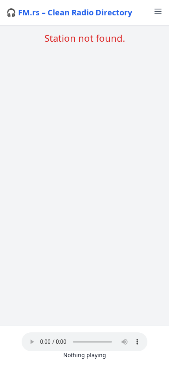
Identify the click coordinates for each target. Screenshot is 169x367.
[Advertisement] (84, 148)
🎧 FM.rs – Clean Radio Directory (69, 12)
